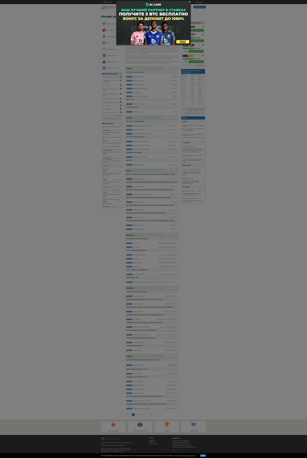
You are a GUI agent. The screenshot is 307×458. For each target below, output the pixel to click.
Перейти (153, 23)
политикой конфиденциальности (187, 455)
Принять (203, 455)
